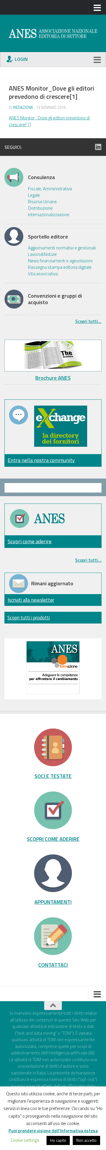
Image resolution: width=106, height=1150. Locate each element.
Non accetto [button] (86, 1140)
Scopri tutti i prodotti (28, 617)
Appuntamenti (53, 902)
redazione (23, 107)
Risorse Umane (42, 202)
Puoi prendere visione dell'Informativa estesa (53, 1130)
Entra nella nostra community (41, 460)
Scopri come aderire (30, 541)
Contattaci (53, 965)
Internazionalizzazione (48, 214)
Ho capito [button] (58, 1140)
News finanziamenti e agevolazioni (60, 261)
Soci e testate (53, 776)
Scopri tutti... (88, 321)
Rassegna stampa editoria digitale (60, 267)
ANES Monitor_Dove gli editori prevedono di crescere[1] (49, 121)
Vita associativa (43, 274)
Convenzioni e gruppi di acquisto (55, 299)
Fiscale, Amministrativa (50, 189)
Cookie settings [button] (25, 1140)
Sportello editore (48, 237)
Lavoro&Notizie (42, 254)
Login (21, 59)
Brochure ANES (53, 378)
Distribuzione (40, 208)
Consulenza (41, 177)
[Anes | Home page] (53, 33)
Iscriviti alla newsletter (31, 600)
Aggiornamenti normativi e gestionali (62, 248)
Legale (34, 195)
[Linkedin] (98, 146)
